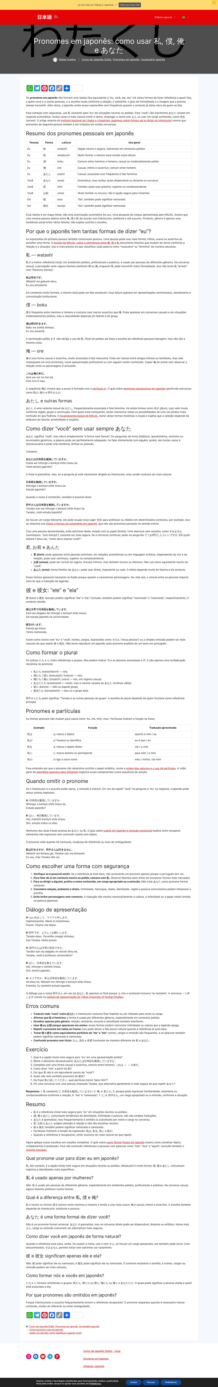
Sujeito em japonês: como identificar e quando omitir (55, 1333)
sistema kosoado (36, 1149)
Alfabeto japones (163, 17)
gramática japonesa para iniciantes (57, 772)
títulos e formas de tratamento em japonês (71, 523)
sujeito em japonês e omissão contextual (128, 830)
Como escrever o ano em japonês (46, 1329)
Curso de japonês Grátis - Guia (101, 1351)
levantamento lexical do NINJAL (79, 415)
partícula (99, 388)
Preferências (95, 1383)
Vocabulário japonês (153, 59)
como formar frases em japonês (125, 1142)
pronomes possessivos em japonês (144, 388)
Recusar (151, 1382)
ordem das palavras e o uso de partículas (151, 768)
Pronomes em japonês (126, 59)
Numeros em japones (96, 1358)
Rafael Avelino (67, 59)
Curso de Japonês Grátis (96, 59)
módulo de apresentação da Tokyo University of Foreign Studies (85, 997)
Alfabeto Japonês (93, 1366)
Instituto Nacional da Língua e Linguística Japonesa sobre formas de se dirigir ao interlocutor (116, 120)
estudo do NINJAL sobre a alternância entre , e (86, 242)
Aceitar (133, 1382)
